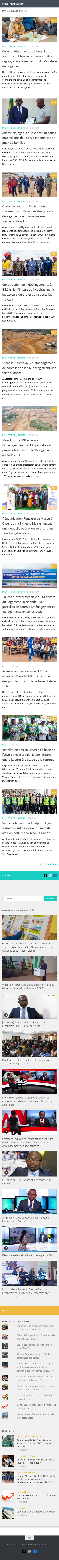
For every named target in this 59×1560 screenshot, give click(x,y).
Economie (20, 1508)
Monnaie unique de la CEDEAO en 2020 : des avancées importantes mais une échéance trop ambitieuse (27, 1101)
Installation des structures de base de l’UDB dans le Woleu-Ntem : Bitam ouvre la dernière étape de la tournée (28, 755)
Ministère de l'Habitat (13, 46)
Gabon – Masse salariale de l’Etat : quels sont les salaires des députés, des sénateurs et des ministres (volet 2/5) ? (35, 1479)
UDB (4, 666)
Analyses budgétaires (26, 1437)
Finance (41, 1437)
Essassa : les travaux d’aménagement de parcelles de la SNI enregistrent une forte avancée (29, 368)
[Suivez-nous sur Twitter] (50, 875)
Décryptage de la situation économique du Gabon (28, 1255)
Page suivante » (47, 864)
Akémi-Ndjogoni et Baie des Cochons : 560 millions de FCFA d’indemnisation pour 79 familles (29, 138)
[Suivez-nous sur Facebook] (45, 875)
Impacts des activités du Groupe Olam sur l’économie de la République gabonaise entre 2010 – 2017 (26, 1293)
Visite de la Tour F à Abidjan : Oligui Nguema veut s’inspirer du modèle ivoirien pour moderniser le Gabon (27, 828)
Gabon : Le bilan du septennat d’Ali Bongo (36, 1511)
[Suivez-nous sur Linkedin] (55, 875)
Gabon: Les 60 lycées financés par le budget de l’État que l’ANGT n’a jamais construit (34, 1443)
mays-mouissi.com (13, 3)
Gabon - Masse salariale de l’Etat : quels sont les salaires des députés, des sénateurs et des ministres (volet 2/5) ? (35, 1367)
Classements (22, 1456)
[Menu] (55, 3)
